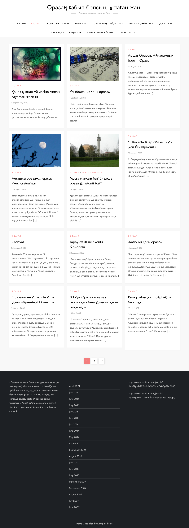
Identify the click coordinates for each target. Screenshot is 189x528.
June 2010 (74, 469)
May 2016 (74, 405)
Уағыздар (57, 32)
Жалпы (21, 23)
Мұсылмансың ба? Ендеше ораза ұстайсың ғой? (91, 181)
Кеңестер (75, 32)
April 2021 (74, 386)
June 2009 (74, 507)
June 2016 (74, 399)
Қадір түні (165, 23)
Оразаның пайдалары (108, 23)
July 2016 (73, 392)
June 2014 (74, 430)
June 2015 (74, 418)
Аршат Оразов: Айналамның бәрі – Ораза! (150, 58)
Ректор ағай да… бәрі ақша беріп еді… (149, 300)
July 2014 (73, 424)
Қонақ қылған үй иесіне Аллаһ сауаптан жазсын (36, 94)
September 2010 (77, 450)
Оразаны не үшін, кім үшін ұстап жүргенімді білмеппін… (35, 300)
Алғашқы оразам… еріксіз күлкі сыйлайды (32, 181)
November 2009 (77, 481)
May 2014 (74, 437)
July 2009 (74, 501)
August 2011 (75, 443)
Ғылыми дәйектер (141, 23)
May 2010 (74, 475)
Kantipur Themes (105, 523)
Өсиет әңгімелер (58, 23)
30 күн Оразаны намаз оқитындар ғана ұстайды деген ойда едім (94, 302)
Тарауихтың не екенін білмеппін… (86, 244)
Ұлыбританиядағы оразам (90, 91)
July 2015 (73, 411)
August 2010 (75, 456)
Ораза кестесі (128, 32)
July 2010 (74, 462)
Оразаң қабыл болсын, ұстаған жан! (94, 7)
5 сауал (36, 23)
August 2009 (75, 494)
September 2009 (77, 488)
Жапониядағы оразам (145, 241)
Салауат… (19, 241)
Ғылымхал (81, 23)
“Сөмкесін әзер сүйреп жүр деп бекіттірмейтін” (150, 144)
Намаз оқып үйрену (100, 32)
